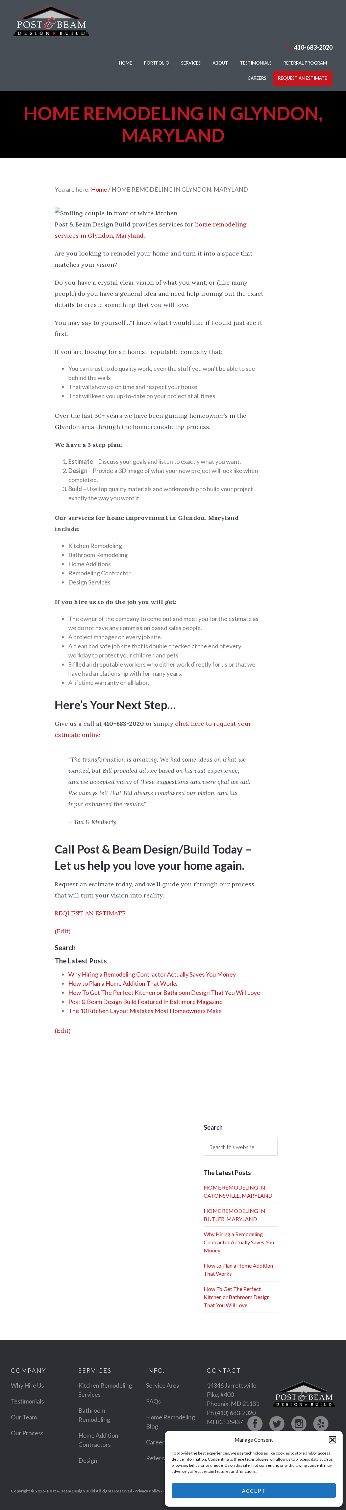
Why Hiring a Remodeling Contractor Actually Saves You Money (152, 974)
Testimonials (27, 1401)
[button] (332, 1439)
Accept (254, 1491)
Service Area (162, 1385)
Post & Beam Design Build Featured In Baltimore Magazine (145, 1001)
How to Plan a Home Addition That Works (123, 983)
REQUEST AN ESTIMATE (90, 913)
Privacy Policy (147, 1490)
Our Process (27, 1433)
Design (87, 1460)
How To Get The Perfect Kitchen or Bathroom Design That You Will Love (164, 992)
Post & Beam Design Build (51, 24)
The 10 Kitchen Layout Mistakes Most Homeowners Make (145, 1010)
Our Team (24, 1417)
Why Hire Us (27, 1385)
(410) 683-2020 (235, 1412)
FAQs (153, 1401)
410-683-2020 (313, 47)
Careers (156, 1442)
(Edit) (62, 931)
